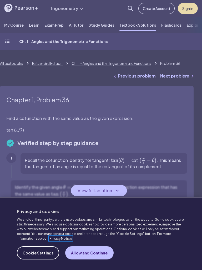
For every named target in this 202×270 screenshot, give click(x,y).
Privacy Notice (60, 238)
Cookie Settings (38, 252)
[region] (101, 233)
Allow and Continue (89, 252)
